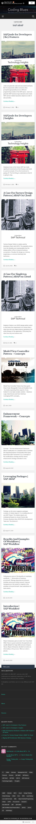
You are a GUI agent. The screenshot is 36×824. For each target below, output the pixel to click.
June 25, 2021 (8, 660)
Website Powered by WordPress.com (18, 818)
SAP (12, 804)
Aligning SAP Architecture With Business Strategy (17, 738)
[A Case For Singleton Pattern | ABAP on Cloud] (18, 301)
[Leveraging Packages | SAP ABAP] (18, 495)
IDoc (19, 796)
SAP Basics (25, 775)
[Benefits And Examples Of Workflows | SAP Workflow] (18, 560)
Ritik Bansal (9, 751)
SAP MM (12, 778)
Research (24, 801)
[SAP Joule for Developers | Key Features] (18, 61)
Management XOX (22, 772)
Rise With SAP (5, 804)
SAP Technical (25, 778)
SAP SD (18, 778)
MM (15, 799)
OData (30, 772)
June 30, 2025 (8, 265)
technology (9, 810)
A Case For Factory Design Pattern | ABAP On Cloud (18, 194)
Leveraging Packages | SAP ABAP (15, 477)
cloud (20, 793)
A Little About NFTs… (12, 755)
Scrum (29, 807)
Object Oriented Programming (26, 799)
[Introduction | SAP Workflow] (18, 625)
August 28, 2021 (9, 468)
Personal (4, 775)
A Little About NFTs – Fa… (23, 751)
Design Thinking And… (12, 759)
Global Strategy (6, 796)
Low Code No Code (7, 799)
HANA (7, 772)
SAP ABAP (18, 775)
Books (3, 694)
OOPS (9, 801)
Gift (32, 2)
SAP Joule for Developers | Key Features (17, 35)
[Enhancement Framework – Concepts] (18, 432)
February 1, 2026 (9, 184)
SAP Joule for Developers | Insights (17, 116)
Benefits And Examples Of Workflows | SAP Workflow (16, 541)
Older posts (6, 667)
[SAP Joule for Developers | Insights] (18, 143)
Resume (3, 713)
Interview (13, 772)
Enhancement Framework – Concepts (16, 415)
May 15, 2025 (8, 343)
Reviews (11, 775)
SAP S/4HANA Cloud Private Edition (11, 807)
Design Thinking (28, 793)
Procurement (16, 801)
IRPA (23, 796)
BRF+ (15, 793)
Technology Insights (7, 781)
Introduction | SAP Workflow (11, 607)
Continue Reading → (9, 101)
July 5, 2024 (8, 405)
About (3, 703)
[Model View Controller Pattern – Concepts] (18, 370)
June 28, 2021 (8, 598)
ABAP (3, 793)
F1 (3, 772)
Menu (3, 16)
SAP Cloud (4, 778)
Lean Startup (30, 796)
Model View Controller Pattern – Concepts (16, 352)
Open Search (32, 16)
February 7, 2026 (9, 107)
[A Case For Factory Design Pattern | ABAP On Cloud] (18, 220)
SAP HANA (18, 804)
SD (3, 810)
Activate (9, 793)
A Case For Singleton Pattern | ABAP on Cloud (17, 275)
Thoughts (17, 781)
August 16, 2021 (9, 530)
